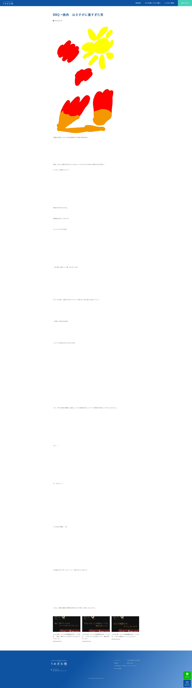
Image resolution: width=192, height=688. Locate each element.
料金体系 (138, 3)
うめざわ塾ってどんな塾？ (153, 3)
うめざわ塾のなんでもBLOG (133, 660)
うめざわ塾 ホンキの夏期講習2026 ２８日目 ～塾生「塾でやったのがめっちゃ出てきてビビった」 (66, 636)
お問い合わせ (130, 663)
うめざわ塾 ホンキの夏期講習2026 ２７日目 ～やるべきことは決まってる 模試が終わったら (96, 636)
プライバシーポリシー (132, 665)
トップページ (117, 660)
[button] (185, 3)
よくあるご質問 (169, 3)
